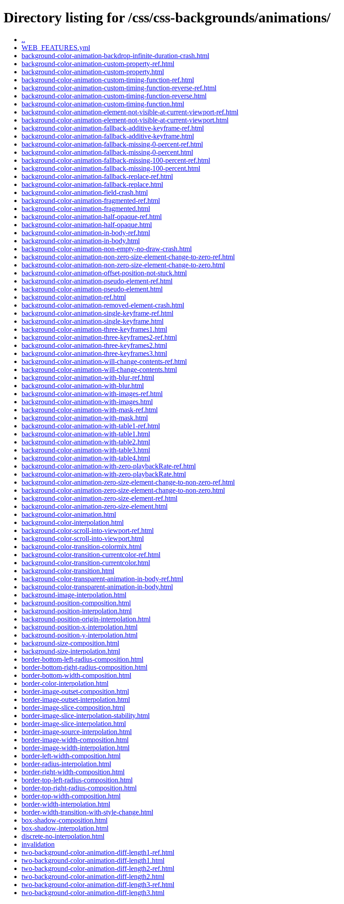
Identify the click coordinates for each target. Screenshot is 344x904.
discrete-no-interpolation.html (63, 836)
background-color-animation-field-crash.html (85, 192)
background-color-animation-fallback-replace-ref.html (97, 176)
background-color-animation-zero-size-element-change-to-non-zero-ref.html (128, 482)
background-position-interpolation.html (77, 611)
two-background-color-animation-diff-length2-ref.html (98, 868)
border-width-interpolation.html (66, 804)
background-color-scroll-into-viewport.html (83, 538)
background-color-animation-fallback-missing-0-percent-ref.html (112, 144)
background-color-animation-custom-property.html (93, 72)
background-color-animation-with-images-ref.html (92, 393)
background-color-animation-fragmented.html (86, 208)
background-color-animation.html (69, 514)
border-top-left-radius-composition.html (77, 780)
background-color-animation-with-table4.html (86, 458)
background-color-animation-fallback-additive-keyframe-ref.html (113, 128)
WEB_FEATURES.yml (56, 47)
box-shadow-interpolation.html (65, 828)
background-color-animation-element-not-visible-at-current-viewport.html (125, 120)
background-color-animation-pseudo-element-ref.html (97, 281)
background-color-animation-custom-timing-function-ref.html (108, 80)
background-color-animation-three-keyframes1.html (94, 329)
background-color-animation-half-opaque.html (87, 224)
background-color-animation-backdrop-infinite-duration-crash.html (115, 55)
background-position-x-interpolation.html (80, 627)
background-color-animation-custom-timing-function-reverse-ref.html (119, 88)
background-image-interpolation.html (74, 595)
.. (23, 39)
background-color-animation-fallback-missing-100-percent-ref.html (116, 160)
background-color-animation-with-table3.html (86, 450)
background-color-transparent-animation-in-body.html (97, 587)
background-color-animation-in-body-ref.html (86, 233)
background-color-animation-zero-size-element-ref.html (99, 498)
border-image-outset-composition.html (75, 691)
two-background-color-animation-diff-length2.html (93, 876)
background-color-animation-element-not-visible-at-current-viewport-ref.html (130, 112)
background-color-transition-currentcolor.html (86, 562)
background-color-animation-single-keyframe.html (92, 321)
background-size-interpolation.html (71, 651)
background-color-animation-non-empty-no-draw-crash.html (107, 249)
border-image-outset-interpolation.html (76, 699)
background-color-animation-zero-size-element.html (95, 506)
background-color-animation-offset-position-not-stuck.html (104, 273)
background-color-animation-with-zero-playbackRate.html (104, 474)
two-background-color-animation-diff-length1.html (93, 860)
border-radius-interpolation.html (66, 764)
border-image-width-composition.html (75, 739)
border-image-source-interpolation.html (77, 731)
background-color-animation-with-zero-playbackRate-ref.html (109, 466)
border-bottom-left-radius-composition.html (82, 659)
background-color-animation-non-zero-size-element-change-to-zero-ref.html (128, 257)
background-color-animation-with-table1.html (86, 434)
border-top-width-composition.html (71, 796)
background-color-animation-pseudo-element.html (92, 289)
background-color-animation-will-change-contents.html (99, 369)
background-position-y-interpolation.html (80, 635)
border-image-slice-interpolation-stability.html (86, 715)
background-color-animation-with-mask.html (85, 418)
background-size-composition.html (70, 643)
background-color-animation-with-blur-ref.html (88, 377)
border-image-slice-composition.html (73, 707)
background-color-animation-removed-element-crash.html (103, 305)
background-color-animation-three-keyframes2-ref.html (99, 337)
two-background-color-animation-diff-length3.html (93, 892)
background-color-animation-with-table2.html (86, 442)
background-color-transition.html (68, 571)
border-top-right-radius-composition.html (79, 788)
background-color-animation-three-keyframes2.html (94, 345)
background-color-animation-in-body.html (81, 241)
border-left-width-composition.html (71, 756)
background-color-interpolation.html (73, 522)
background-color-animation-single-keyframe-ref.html (97, 313)
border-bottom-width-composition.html (76, 675)
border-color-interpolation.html (65, 683)
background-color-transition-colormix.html (82, 546)
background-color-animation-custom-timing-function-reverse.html (114, 96)
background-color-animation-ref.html (74, 297)
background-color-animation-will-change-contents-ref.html (104, 361)
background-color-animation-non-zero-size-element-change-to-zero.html (123, 265)
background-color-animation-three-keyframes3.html (94, 353)
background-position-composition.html (76, 603)
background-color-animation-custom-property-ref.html (98, 64)
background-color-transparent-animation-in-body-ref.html (102, 579)
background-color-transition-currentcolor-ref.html (91, 554)
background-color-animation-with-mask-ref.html (90, 410)
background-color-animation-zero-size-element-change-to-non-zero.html (123, 490)
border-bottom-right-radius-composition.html (84, 667)
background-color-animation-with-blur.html (83, 385)
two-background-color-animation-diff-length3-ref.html (98, 884)
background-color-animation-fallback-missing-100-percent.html (111, 168)
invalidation (38, 844)
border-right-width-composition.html (73, 772)
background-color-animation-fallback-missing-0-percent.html (107, 152)
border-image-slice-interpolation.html (74, 723)
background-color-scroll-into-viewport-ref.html (88, 530)
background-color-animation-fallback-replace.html (92, 184)
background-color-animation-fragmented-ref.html (91, 200)
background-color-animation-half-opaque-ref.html (92, 216)
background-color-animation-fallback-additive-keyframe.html (108, 136)
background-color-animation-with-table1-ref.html (91, 426)
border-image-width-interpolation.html (75, 748)
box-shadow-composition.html (65, 820)
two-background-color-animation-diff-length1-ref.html (98, 852)
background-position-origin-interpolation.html (86, 619)
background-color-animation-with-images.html (87, 402)
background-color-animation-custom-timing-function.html (103, 104)
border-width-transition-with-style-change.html (87, 812)
